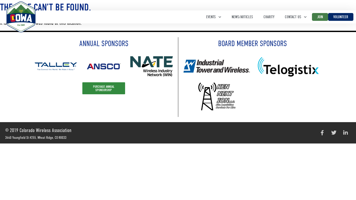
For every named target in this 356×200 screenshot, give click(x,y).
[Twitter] (334, 133)
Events (211, 17)
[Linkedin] (345, 133)
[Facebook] (322, 133)
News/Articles (242, 17)
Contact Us (293, 17)
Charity (268, 17)
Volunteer (340, 17)
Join (320, 17)
